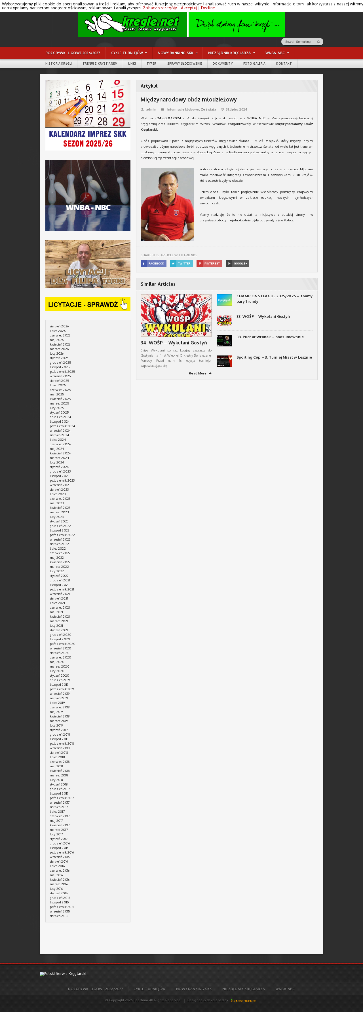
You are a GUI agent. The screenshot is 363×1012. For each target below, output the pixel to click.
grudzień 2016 (60, 843)
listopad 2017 (59, 793)
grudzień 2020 (60, 635)
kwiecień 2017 (60, 825)
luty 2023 (57, 517)
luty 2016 (56, 889)
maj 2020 (57, 662)
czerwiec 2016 (59, 871)
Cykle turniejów (150, 989)
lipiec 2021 (57, 603)
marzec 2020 (59, 666)
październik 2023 (62, 480)
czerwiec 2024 (60, 444)
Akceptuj (189, 7)
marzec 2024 (59, 458)
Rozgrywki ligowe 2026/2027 (95, 989)
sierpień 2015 (59, 916)
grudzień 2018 (60, 734)
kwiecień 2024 (60, 453)
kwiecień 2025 (60, 399)
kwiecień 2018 (60, 771)
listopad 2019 (59, 685)
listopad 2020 (60, 639)
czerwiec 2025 (60, 390)
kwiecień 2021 (60, 617)
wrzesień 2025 (60, 376)
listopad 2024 (59, 422)
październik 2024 (62, 426)
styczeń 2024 (59, 467)
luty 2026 (57, 353)
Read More (200, 373)
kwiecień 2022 (60, 562)
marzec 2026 (59, 349)
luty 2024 (57, 462)
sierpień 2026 (59, 326)
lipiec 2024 (58, 440)
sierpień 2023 (59, 490)
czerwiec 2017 (60, 816)
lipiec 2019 (57, 703)
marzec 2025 (59, 403)
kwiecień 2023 (60, 508)
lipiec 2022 (58, 549)
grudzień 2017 (60, 789)
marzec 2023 (59, 512)
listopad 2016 (59, 848)
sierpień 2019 (59, 698)
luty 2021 (56, 626)
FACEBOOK (153, 263)
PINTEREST (209, 263)
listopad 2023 (59, 476)
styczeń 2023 (59, 521)
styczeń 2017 (59, 839)
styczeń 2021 (59, 630)
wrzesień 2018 (60, 748)
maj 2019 (56, 712)
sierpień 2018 (59, 753)
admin (148, 109)
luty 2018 (56, 780)
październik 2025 (62, 372)
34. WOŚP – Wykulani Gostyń (174, 343)
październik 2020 (63, 644)
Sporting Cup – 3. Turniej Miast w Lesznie (274, 357)
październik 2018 (62, 744)
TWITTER (181, 263)
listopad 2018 (59, 739)
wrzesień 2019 (59, 694)
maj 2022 (57, 558)
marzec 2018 (59, 775)
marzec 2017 (59, 830)
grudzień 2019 (60, 680)
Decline (208, 7)
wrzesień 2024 (60, 431)
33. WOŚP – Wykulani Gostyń (263, 316)
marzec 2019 (59, 721)
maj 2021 (56, 612)
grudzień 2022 (60, 526)
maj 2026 (57, 340)
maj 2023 (57, 503)
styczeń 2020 (59, 676)
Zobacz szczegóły (160, 7)
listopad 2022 (59, 530)
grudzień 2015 (60, 898)
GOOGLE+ (237, 263)
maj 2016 (56, 875)
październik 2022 (62, 535)
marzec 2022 (59, 567)
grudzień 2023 (60, 471)
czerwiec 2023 (60, 499)
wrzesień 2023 (60, 485)
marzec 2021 (59, 621)
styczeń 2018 (59, 784)
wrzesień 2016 (59, 857)
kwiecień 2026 (60, 344)
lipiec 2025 (58, 385)
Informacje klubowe (183, 109)
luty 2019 (56, 725)
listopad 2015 (59, 902)
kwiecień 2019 (59, 716)
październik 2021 (62, 589)
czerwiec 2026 (60, 335)
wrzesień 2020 (60, 648)
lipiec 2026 (58, 331)
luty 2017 (56, 834)
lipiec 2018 (57, 757)
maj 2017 (56, 821)
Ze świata (208, 109)
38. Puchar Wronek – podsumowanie (270, 336)
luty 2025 (57, 408)
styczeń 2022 (59, 576)
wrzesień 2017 (60, 802)
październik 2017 (62, 798)
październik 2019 (62, 689)
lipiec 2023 (58, 494)
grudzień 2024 (60, 417)
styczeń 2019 (58, 730)
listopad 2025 (60, 367)
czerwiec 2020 (60, 657)
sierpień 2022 (59, 544)
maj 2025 (57, 394)
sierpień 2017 (59, 807)
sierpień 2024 (59, 435)
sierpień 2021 (59, 598)
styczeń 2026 (59, 358)
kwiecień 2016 (59, 880)
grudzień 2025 (60, 363)
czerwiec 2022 (60, 553)
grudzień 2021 (60, 580)
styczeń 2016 (58, 893)
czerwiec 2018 (60, 762)
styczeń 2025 (59, 412)
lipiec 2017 (57, 812)
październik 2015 (62, 907)
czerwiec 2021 (60, 607)
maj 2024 (57, 449)
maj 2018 (56, 766)
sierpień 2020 (59, 653)
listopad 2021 (59, 585)
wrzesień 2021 (60, 594)
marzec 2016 (59, 884)
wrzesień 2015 (60, 911)
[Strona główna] (181, 24)
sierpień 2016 (59, 861)
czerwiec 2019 (59, 707)
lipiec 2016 (57, 866)
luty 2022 (57, 571)
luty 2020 (57, 671)
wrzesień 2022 (60, 539)
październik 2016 (62, 852)
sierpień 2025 (59, 381)
